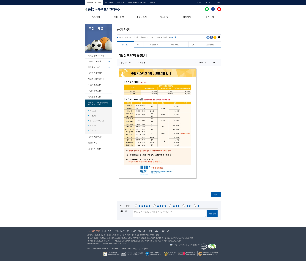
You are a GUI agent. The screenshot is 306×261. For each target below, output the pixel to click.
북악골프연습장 (94, 67)
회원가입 (207, 2)
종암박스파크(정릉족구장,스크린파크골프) (98, 103)
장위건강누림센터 (95, 148)
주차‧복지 (142, 17)
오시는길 (165, 231)
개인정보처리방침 (94, 231)
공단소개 (210, 17)
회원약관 (107, 231)
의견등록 (212, 213)
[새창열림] (207, 9)
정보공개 (96, 17)
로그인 (199, 2)
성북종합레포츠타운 (96, 55)
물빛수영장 (92, 143)
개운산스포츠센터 (95, 61)
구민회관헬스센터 (95, 90)
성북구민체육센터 (95, 73)
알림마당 (187, 17)
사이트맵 (216, 2)
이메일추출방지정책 (122, 231)
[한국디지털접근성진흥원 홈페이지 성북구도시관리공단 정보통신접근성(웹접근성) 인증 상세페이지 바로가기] (212, 245)
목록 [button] (216, 194)
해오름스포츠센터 (95, 84)
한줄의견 (123, 211)
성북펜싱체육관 (94, 96)
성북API (153, 2)
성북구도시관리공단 (94, 2)
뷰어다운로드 (153, 231)
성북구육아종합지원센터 (137, 2)
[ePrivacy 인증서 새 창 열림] (184, 245)
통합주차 (120, 2)
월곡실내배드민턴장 (96, 79)
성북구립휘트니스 (95, 137)
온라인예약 (109, 2)
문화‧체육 (119, 17)
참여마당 (164, 17)
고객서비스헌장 (139, 231)
